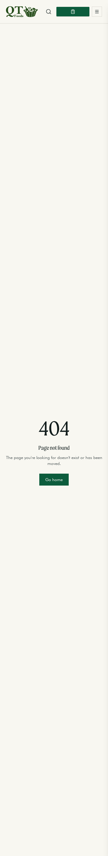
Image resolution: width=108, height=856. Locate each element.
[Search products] (48, 11)
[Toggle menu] (97, 12)
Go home (54, 479)
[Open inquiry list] (72, 11)
